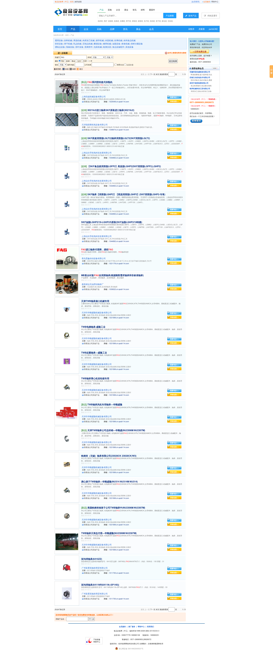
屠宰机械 (100, 40)
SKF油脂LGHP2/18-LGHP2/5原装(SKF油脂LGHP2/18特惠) (111, 222)
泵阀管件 (89, 46)
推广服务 (131, 626)
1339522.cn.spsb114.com (119, 289)
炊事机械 (118, 40)
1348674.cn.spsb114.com (119, 129)
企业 (86, 29)
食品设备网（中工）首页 (64, 1)
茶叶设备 (79, 46)
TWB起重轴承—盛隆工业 (94, 352)
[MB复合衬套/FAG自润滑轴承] (66, 283)
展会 (138, 29)
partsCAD (213, 28)
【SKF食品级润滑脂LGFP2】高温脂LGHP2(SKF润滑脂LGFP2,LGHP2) (124, 166)
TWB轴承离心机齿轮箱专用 (95, 378)
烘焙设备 (59, 43)
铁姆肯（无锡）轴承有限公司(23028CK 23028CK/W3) (108, 455)
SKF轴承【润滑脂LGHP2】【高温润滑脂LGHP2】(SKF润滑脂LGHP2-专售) (126, 194)
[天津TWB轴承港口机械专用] (66, 309)
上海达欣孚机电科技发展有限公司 (97, 152)
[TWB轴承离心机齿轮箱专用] (66, 387)
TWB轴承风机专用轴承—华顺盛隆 (104, 404)
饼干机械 (68, 43)
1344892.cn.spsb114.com (119, 157)
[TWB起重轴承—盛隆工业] (66, 361)
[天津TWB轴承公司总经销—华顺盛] (66, 438)
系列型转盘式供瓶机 (99, 82)
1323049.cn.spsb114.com (119, 101)
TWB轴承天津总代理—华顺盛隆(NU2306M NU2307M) (108, 533)
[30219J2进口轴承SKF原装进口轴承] (66, 119)
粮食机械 (126, 43)
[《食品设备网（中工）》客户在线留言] (196, 120)
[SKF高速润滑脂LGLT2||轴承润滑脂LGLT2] (66, 147)
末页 (157, 74)
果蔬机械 (77, 40)
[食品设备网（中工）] (78, 12)
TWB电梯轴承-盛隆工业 (93, 326)
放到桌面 (78, 1)
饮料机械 (68, 40)
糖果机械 (107, 43)
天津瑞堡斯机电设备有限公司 (95, 124)
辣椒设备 (70, 46)
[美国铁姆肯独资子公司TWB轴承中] (66, 516)
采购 (99, 29)
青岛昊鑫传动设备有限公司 (94, 258)
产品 (73, 29)
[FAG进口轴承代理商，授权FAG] (66, 258)
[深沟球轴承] (66, 567)
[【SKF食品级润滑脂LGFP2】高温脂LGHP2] (66, 175)
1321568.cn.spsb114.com (119, 317)
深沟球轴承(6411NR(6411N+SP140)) (100, 584)
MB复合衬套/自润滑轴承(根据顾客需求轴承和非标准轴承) (112, 275)
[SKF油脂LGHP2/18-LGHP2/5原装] (66, 231)
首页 (60, 29)
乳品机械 (77, 43)
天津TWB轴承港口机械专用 (95, 301)
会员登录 (195, 1)
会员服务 (206, 1)
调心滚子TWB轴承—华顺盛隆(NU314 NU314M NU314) (109, 481)
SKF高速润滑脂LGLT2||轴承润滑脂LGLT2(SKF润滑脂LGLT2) (118, 138)
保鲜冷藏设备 (137, 43)
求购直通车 (212, 15)
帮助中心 (214, 1)
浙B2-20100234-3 (152, 630)
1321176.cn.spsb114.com (119, 263)
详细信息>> (174, 101)
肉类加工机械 (89, 40)
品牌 (112, 29)
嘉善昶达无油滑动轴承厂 (93, 284)
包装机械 (98, 46)
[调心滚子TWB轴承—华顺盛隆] (66, 490)
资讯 (125, 29)
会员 (151, 29)
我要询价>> (174, 97)
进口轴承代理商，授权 (97, 249)
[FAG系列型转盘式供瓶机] (66, 91)
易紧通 (202, 28)
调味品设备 (60, 46)
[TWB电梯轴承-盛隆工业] (66, 335)
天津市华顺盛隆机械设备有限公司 (97, 312)
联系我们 (150, 626)
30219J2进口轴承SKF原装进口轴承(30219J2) (110, 110)
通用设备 (59, 40)
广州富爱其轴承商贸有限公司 (95, 567)
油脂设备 (116, 43)
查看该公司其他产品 (91, 101)
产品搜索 (170, 15)
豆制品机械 (88, 43)
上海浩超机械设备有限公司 (94, 96)
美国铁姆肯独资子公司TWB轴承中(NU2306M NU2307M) (116, 507)
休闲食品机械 (130, 40)
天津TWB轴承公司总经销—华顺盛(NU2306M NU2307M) (116, 430)
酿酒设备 (98, 43)
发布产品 (192, 15)
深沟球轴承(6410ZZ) (91, 559)
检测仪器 (107, 46)
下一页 (152, 74)
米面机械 (109, 40)
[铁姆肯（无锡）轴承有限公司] (66, 464)
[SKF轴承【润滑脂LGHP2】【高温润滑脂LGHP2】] (66, 203)
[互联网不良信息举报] (94, 640)
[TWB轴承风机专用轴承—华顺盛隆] (66, 412)
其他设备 (130, 46)
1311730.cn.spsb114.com (119, 573)
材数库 (191, 28)
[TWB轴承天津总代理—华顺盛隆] (66, 541)
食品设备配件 (118, 46)
